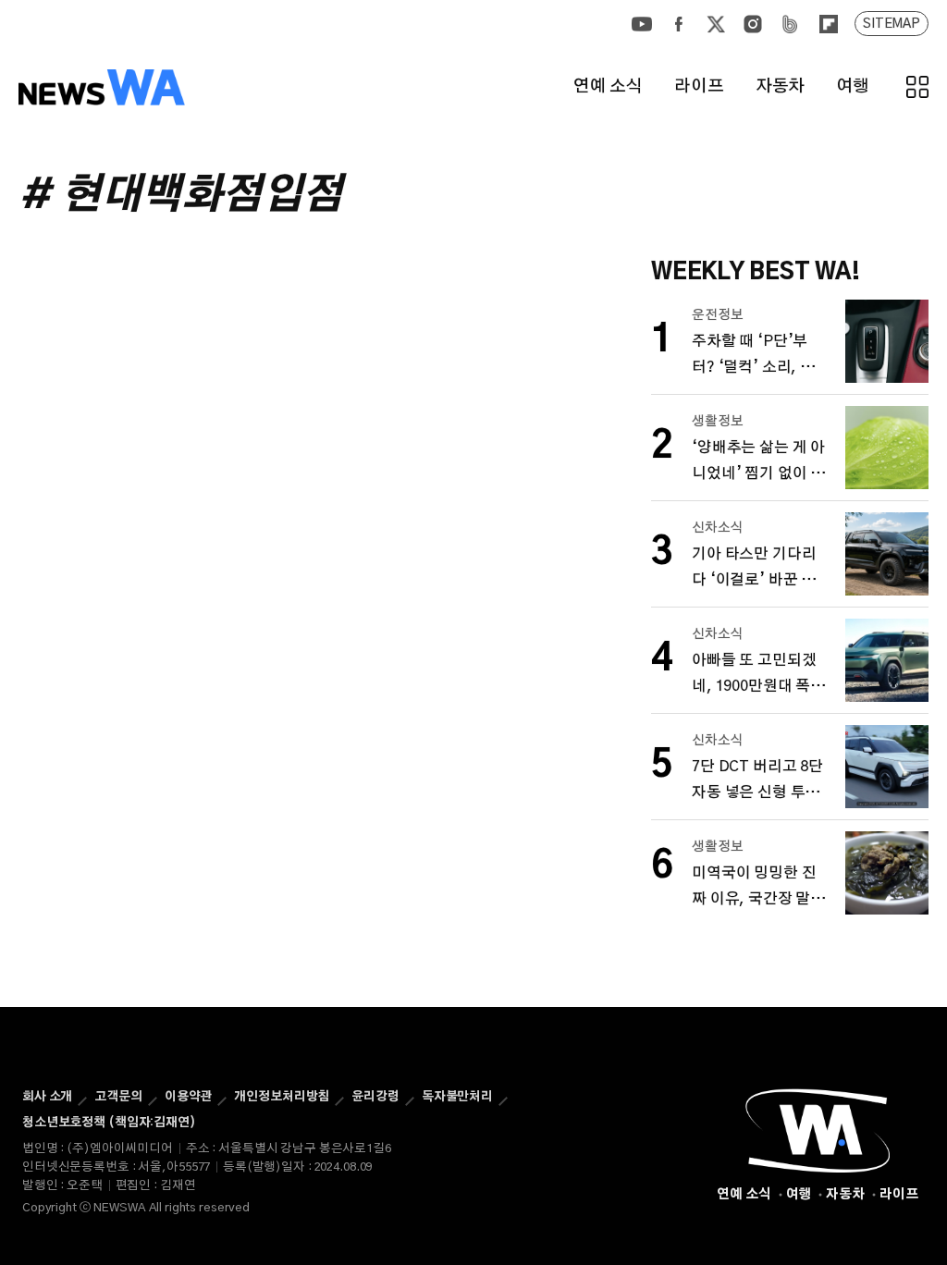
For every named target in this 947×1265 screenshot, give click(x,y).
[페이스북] (679, 24)
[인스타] (753, 24)
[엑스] (716, 24)
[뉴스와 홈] (101, 87)
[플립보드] (828, 24)
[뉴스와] (817, 1130)
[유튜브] (642, 24)
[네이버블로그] (790, 24)
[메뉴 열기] (917, 87)
